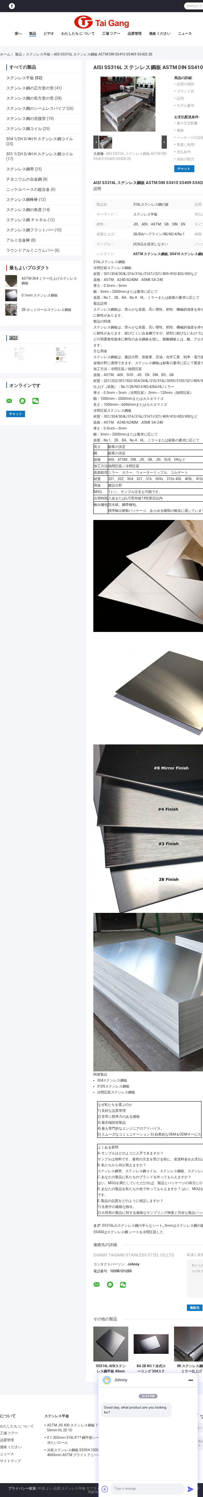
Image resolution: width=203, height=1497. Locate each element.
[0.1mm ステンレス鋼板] (11, 295)
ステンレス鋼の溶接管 (26, 118)
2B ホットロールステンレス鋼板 (47, 310)
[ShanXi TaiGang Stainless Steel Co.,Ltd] (101, 22)
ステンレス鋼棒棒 (22, 199)
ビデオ (49, 33)
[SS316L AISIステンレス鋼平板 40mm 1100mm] (110, 1344)
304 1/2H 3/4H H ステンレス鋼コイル (39, 138)
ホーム (5, 54)
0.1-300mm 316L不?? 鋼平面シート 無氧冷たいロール (79, 1440)
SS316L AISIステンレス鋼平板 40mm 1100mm (111, 1368)
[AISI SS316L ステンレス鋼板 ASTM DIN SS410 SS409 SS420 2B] (128, 105)
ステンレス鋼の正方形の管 (30, 88)
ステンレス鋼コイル (24, 128)
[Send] (191, 1489)
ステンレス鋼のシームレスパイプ (36, 108)
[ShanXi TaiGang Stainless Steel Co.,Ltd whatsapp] (25, 401)
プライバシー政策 (22, 1488)
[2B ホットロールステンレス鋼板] (11, 310)
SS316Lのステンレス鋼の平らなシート (132, 1225)
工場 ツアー (111, 33)
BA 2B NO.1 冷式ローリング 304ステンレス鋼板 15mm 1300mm (151, 1368)
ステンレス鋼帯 (20, 169)
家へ (18, 33)
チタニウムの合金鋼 (24, 179)
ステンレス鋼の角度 (24, 209)
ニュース (185, 33)
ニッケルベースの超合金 (28, 189)
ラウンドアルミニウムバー (30, 250)
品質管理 (135, 33)
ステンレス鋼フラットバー (30, 230)
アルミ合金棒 (18, 240)
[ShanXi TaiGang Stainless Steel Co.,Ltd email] (12, 401)
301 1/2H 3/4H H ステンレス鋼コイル (39, 154)
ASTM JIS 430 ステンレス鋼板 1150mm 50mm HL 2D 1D (78, 1427)
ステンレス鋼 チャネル (26, 220)
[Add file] (105, 1489)
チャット (184, 168)
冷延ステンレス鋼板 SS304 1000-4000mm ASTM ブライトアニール (74, 1452)
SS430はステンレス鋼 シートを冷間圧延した (128, 1232)
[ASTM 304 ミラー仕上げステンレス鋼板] (11, 281)
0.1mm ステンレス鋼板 (40, 295)
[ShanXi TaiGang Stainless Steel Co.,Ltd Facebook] (11, 6)
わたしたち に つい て (78, 33)
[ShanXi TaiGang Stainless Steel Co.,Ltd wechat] (38, 401)
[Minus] (191, 1380)
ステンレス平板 (38, 54)
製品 (32, 33)
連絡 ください (160, 33)
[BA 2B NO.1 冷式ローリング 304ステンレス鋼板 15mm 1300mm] (151, 1344)
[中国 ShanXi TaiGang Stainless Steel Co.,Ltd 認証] (20, 355)
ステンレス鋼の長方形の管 (30, 98)
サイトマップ (10, 1461)
